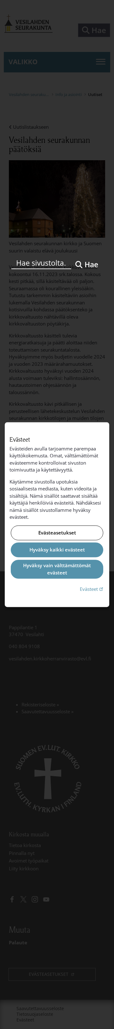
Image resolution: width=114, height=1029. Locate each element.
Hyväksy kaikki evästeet (57, 550)
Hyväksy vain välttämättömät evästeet (57, 569)
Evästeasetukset (57, 532)
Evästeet (92, 589)
